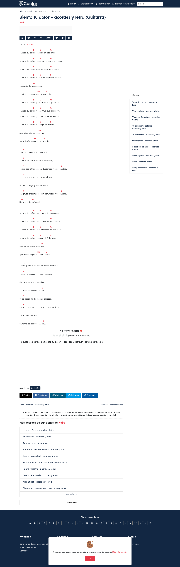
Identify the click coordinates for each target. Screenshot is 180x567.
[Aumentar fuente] (29, 38)
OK (90, 559)
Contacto (24, 551)
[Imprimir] (69, 38)
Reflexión (35, 388)
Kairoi (29, 11)
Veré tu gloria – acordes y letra (145, 111)
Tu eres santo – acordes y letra (146, 135)
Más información (119, 552)
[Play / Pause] (62, 38)
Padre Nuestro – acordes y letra (39, 469)
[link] (26, 395)
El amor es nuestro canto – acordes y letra (44, 488)
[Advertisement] (46, 30)
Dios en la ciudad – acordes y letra (40, 456)
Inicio (22, 11)
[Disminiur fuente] (22, 38)
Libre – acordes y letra (142, 162)
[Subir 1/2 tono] (41, 38)
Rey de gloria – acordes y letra (145, 155)
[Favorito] (57, 38)
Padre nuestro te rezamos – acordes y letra (44, 462)
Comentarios (71, 502)
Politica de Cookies (28, 547)
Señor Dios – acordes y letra (36, 436)
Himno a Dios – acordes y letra (38, 430)
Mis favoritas (133, 544)
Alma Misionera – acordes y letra (34, 405)
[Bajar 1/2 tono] (35, 38)
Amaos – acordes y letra (112, 405)
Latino (49, 38)
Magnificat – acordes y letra (37, 481)
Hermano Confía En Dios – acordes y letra (43, 449)
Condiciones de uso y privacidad (34, 544)
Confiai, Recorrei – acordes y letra (40, 475)
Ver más (70, 494)
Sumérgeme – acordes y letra (145, 141)
